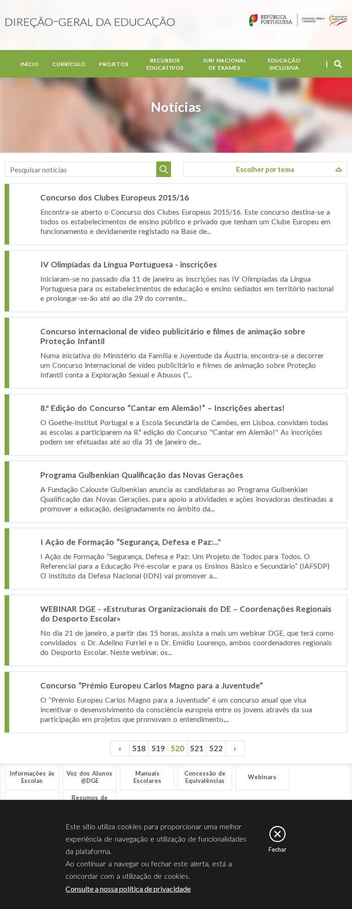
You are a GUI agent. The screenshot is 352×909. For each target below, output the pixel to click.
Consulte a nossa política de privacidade (128, 888)
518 (139, 748)
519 (158, 748)
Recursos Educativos (164, 64)
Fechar (277, 849)
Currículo (68, 64)
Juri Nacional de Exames (224, 64)
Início (29, 64)
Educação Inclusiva (284, 64)
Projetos (113, 64)
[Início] (90, 23)
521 (197, 748)
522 (216, 748)
